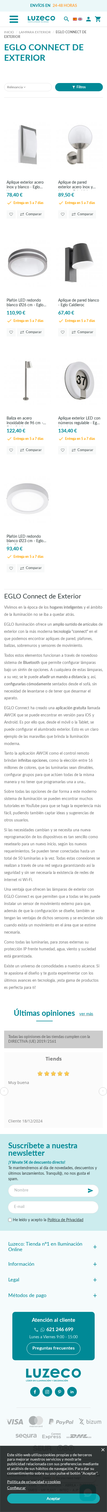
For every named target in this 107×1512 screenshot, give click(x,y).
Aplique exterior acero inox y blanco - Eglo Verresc (25, 185)
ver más (86, 1014)
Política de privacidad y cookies (34, 1481)
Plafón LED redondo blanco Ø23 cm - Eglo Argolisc (25, 539)
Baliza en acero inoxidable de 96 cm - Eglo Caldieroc (25, 421)
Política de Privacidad (65, 1220)
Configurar (16, 1488)
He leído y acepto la (47, 1220)
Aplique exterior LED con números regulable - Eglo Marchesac (79, 421)
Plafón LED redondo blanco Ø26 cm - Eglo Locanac (25, 303)
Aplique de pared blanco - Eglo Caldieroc (78, 303)
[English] (80, 19)
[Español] (75, 19)
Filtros (81, 87)
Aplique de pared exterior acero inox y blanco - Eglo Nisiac (75, 185)
